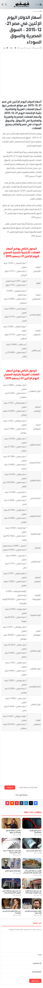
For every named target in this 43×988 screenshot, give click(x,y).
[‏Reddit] (12, 803)
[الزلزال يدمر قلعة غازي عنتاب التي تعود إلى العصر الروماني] (31, 863)
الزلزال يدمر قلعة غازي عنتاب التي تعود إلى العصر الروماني (32, 872)
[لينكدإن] (26, 803)
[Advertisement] (21, 75)
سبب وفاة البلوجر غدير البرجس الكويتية (11, 912)
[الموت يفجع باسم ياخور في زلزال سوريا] (31, 903)
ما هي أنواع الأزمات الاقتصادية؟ (35, 831)
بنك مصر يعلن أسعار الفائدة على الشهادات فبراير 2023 (33, 892)
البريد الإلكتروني (36, 963)
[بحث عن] (3, 5)
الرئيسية (38, 11)
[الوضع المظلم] (6, 5)
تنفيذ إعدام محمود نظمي (13, 871)
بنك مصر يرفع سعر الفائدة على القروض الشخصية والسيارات (11, 892)
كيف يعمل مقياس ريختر (33, 851)
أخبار (34, 11)
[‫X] (31, 803)
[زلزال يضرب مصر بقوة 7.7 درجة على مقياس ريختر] (11, 843)
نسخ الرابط (10, 787)
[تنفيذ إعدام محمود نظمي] (11, 863)
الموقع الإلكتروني (36, 972)
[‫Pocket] (7, 803)
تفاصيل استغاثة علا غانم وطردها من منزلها (13, 831)
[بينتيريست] (17, 803)
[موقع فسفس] (22, 4)
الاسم (39, 955)
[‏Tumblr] (22, 803)
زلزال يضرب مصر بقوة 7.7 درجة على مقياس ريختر (12, 852)
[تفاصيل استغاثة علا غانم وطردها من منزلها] (11, 823)
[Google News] (21, 795)
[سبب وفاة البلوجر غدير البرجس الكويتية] (11, 903)
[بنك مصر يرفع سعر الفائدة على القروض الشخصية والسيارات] (11, 883)
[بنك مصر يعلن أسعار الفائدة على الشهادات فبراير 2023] (31, 883)
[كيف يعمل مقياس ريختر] (31, 843)
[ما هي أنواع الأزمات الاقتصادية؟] (31, 823)
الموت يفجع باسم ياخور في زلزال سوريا (33, 912)
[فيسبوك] (36, 803)
